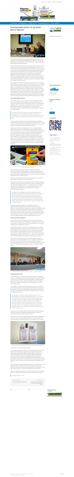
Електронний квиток (22, 23)
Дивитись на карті (53, 94)
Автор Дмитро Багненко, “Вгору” (18, 375)
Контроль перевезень (55, 23)
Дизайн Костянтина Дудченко (20, 475)
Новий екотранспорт (32, 23)
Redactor (18, 32)
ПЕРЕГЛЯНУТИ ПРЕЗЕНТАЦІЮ (55, 36)
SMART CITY (44, 1)
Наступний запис (36, 382)
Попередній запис (19, 381)
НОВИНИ (49, 1)
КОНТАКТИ (54, 1)
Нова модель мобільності (43, 23)
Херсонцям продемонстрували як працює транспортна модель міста (55, 144)
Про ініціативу (14, 23)
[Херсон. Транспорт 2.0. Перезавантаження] (37, 13)
